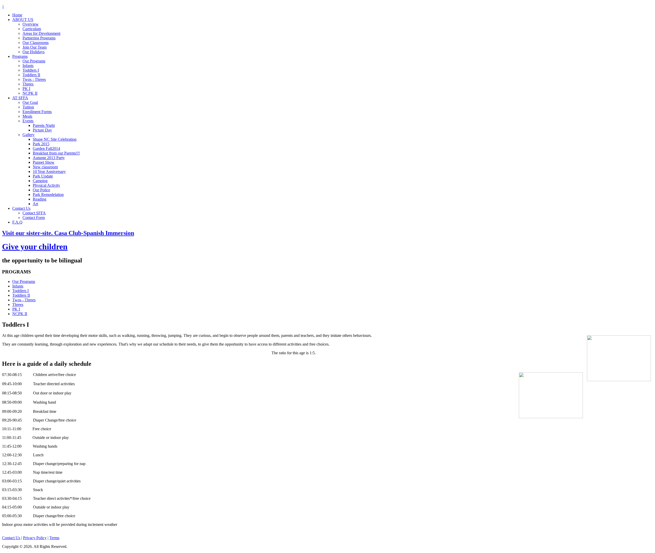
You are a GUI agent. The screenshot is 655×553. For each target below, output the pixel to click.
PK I (26, 88)
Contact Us (21, 208)
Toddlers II (31, 75)
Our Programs (34, 61)
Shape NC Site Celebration (55, 139)
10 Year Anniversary (49, 171)
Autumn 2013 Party (49, 158)
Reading (39, 199)
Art (35, 204)
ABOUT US (22, 19)
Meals (27, 116)
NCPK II (30, 93)
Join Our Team (35, 47)
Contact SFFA (34, 213)
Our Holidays (34, 52)
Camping (40, 181)
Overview (31, 24)
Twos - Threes (34, 79)
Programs (20, 56)
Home (17, 15)
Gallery (29, 134)
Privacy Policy (35, 538)
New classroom (45, 167)
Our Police (41, 190)
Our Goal (30, 102)
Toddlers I (31, 70)
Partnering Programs (39, 38)
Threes (28, 84)
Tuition (28, 107)
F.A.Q (17, 222)
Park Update (43, 176)
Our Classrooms (36, 42)
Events (28, 121)
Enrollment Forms (37, 111)
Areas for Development (41, 33)
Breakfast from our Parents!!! (56, 153)
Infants (28, 65)
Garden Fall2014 (46, 148)
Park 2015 (41, 144)
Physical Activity (46, 185)
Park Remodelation (48, 194)
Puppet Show (43, 162)
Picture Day (42, 130)
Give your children (35, 246)
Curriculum (32, 29)
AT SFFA (20, 98)
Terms (54, 538)
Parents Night (44, 125)
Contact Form (34, 217)
